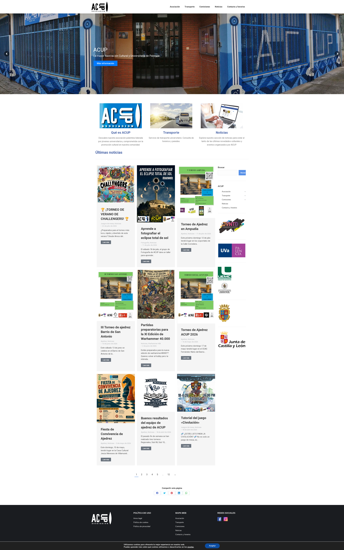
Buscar (221, 167)
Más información (105, 65)
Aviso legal (137, 518)
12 (168, 474)
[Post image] (116, 184)
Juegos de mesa (107, 224)
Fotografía (145, 243)
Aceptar (212, 545)
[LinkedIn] (179, 493)
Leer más (106, 242)
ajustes (190, 547)
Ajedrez (184, 234)
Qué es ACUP (120, 132)
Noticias (222, 132)
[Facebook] (157, 493)
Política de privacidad (141, 526)
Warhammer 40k (154, 344)
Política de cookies (140, 522)
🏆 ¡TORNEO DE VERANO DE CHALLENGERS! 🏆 (115, 214)
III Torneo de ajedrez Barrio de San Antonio (115, 331)
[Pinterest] (171, 493)
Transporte (171, 132)
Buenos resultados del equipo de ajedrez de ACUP (154, 422)
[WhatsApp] (186, 493)
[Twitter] (164, 493)
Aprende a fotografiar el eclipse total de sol (154, 233)
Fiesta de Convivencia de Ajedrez (112, 433)
